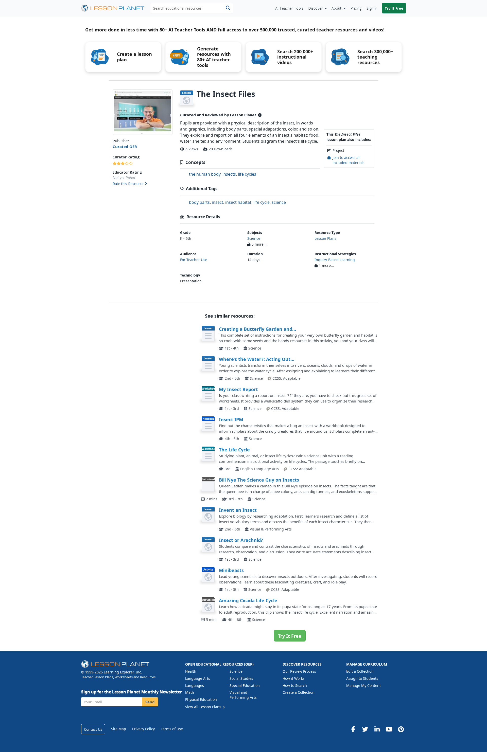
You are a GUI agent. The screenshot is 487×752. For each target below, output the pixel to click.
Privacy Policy (143, 728)
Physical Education (201, 699)
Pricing (356, 8)
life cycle (261, 202)
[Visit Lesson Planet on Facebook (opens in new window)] (353, 729)
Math (189, 692)
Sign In (372, 8)
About (336, 8)
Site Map (118, 728)
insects (229, 174)
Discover (315, 8)
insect (217, 202)
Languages (194, 685)
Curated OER (125, 146)
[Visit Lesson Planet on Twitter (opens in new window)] (365, 729)
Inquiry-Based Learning (335, 259)
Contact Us (93, 729)
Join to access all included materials (348, 160)
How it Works (294, 678)
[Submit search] (227, 8)
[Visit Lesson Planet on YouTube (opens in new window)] (389, 729)
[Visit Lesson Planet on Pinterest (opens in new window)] (401, 729)
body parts (199, 202)
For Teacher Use (193, 259)
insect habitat (238, 202)
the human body (204, 174)
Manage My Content (363, 685)
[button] (142, 184)
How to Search (295, 685)
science (279, 202)
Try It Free (394, 8)
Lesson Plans (325, 238)
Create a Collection (299, 692)
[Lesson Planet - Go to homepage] (115, 8)
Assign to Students (362, 678)
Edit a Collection (360, 671)
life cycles (247, 174)
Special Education (245, 685)
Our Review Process (299, 671)
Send (150, 701)
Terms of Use (172, 728)
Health (190, 671)
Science (253, 238)
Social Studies (241, 678)
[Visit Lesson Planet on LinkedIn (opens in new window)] (377, 729)
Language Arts (197, 678)
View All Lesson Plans (203, 706)
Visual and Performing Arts (243, 695)
